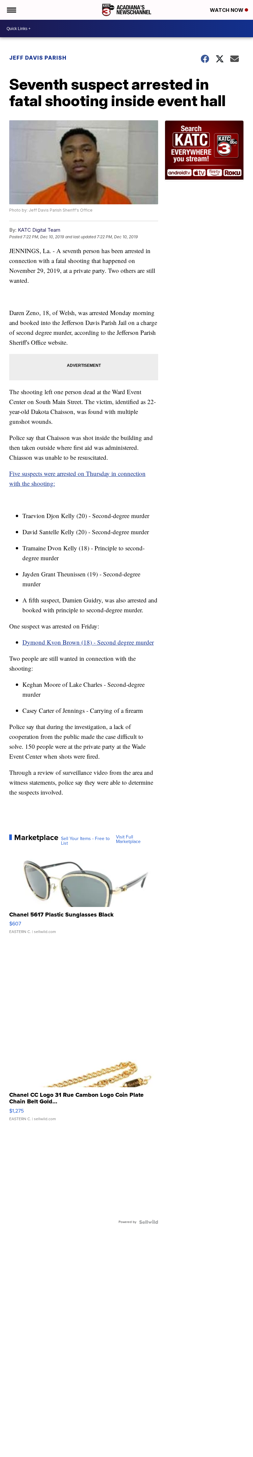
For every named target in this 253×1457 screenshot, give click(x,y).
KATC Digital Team (39, 230)
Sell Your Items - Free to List (85, 841)
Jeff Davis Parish (38, 57)
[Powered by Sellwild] (148, 1222)
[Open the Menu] (11, 10)
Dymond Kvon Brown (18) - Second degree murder (88, 642)
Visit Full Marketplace (128, 839)
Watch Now (227, 10)
